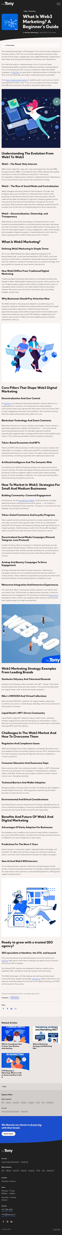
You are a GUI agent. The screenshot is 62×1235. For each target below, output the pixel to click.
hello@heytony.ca (8, 1214)
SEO (3, 1102)
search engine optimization (17, 80)
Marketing (32, 11)
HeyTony (15, 72)
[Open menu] (58, 4)
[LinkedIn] (11, 1009)
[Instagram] (7, 1222)
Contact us (35, 979)
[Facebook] (3, 1009)
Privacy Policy (56, 1229)
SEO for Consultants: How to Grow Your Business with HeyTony (12, 1046)
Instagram (31, 1102)
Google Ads (49, 1102)
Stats (43, 1102)
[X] (7, 1009)
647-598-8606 (7, 1209)
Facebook (23, 1102)
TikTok (38, 1102)
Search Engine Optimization (10, 1111)
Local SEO (16, 1102)
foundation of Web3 (26, 500)
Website (8, 1102)
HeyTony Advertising (31, 32)
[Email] (15, 1009)
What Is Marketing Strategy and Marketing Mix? (42, 1046)
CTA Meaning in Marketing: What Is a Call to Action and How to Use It (12, 1074)
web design (53, 595)
